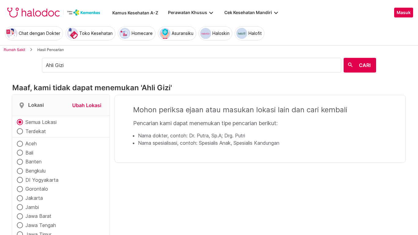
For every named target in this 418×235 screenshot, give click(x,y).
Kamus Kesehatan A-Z (135, 12)
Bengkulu (35, 170)
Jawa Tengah (40, 225)
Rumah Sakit (14, 49)
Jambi (32, 207)
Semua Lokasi (41, 122)
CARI (365, 65)
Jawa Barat (38, 216)
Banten (33, 161)
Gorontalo (36, 189)
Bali (29, 152)
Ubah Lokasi (86, 105)
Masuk (404, 12)
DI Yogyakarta (41, 180)
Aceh (31, 143)
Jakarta (34, 198)
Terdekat (35, 131)
